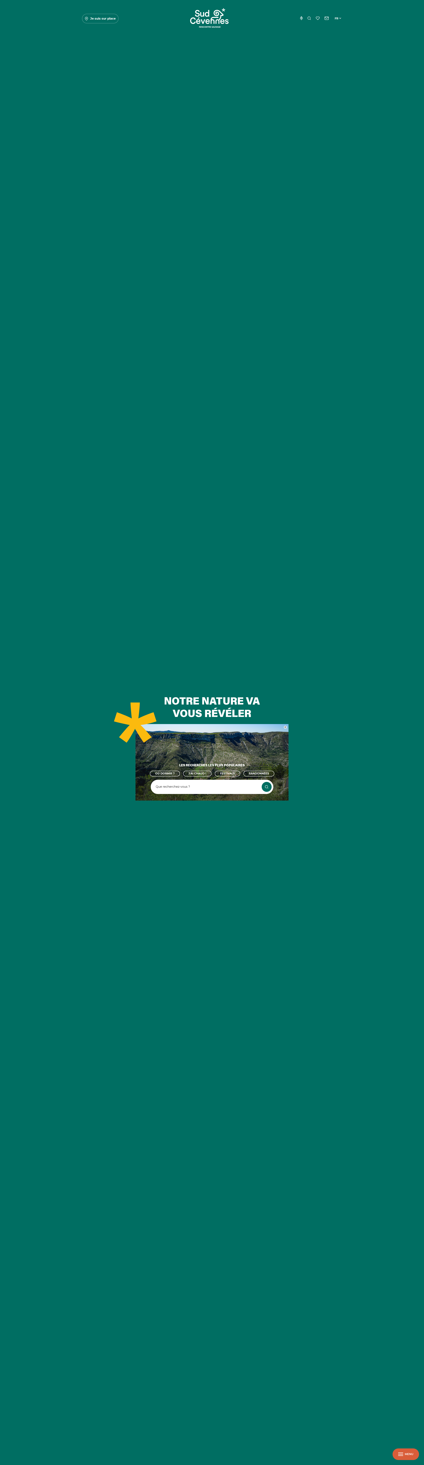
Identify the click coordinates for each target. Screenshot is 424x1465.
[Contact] (327, 18)
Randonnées (259, 773)
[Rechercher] (309, 18)
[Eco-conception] (301, 18)
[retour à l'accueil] (209, 18)
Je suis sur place (103, 18)
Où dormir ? (165, 773)
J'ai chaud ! (197, 773)
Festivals (227, 773)
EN (337, 22)
